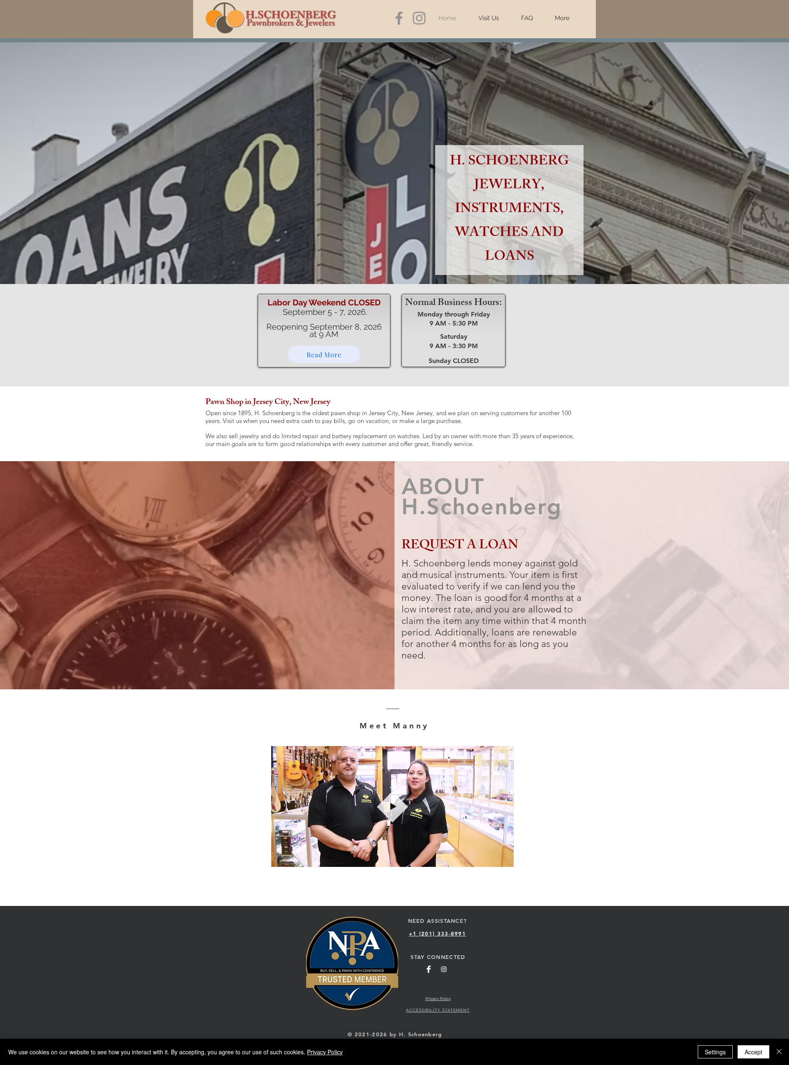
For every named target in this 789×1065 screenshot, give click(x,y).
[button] (503, 858)
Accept (753, 1052)
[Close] (779, 1051)
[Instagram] (419, 18)
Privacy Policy (325, 1052)
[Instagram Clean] (444, 969)
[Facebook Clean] (428, 969)
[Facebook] (399, 18)
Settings (715, 1052)
